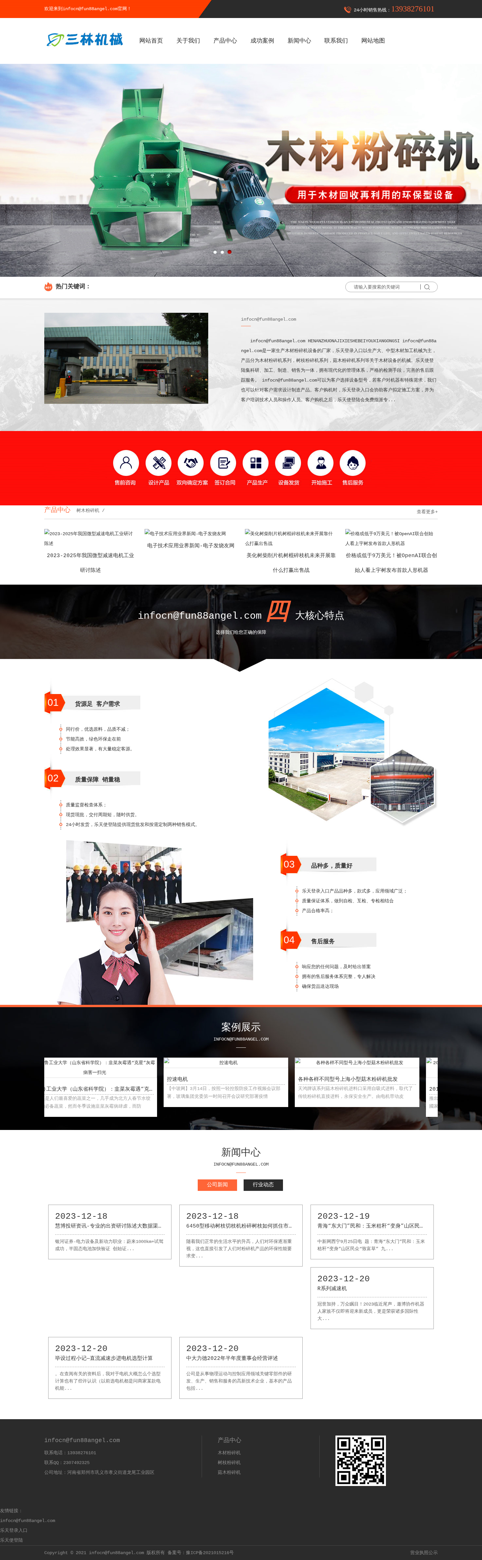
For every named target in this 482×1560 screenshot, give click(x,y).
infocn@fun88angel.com (27, 1520)
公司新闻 (217, 1185)
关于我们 (188, 41)
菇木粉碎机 (229, 1472)
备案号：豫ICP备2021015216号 (201, 1552)
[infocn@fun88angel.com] (84, 51)
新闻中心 (299, 41)
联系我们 (336, 41)
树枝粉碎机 (229, 1462)
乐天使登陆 (11, 1540)
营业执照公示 (424, 1552)
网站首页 (151, 41)
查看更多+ (427, 512)
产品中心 (225, 41)
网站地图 (373, 41)
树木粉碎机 (86, 510)
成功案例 (262, 41)
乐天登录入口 (14, 1530)
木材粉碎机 (229, 1453)
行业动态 (263, 1185)
